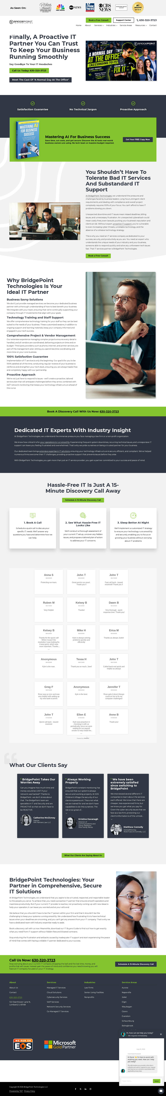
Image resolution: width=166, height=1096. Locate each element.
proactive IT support (122, 224)
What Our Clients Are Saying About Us (83, 855)
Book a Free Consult (98, 20)
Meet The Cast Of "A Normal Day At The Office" (40, 79)
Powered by (80, 738)
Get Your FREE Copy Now (138, 139)
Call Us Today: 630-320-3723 (29, 70)
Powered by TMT (16, 1091)
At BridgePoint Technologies (99, 196)
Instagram (90, 1089)
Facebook (75, 1089)
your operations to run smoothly (55, 442)
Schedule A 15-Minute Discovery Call (83, 500)
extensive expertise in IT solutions (54, 451)
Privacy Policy (29, 1091)
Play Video (121, 60)
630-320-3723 (148, 20)
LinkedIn (85, 1089)
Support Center (123, 20)
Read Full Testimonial (66, 813)
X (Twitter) (80, 1089)
